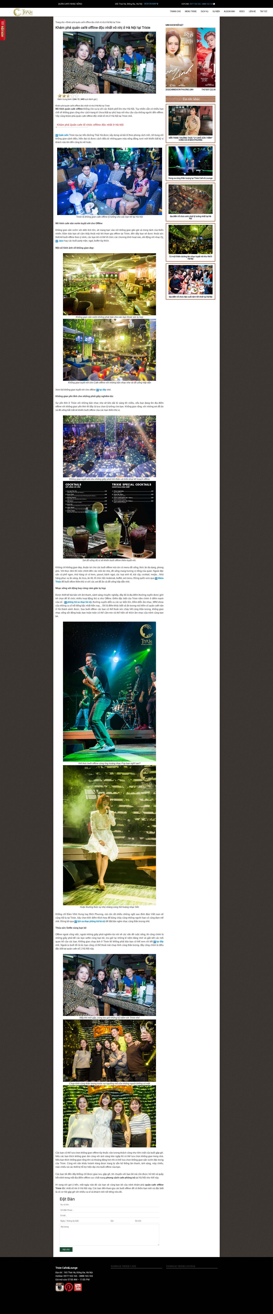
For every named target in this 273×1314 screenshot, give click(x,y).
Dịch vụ (204, 11)
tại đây (102, 389)
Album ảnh (229, 11)
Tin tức (263, 11)
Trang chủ (175, 11)
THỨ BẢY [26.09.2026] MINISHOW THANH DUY (190, 89)
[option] (190, 60)
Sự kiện (216, 11)
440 (82, 99)
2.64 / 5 (76, 99)
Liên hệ (252, 11)
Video (242, 11)
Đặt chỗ (66, 1249)
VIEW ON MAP (150, 4)
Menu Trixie (191, 11)
